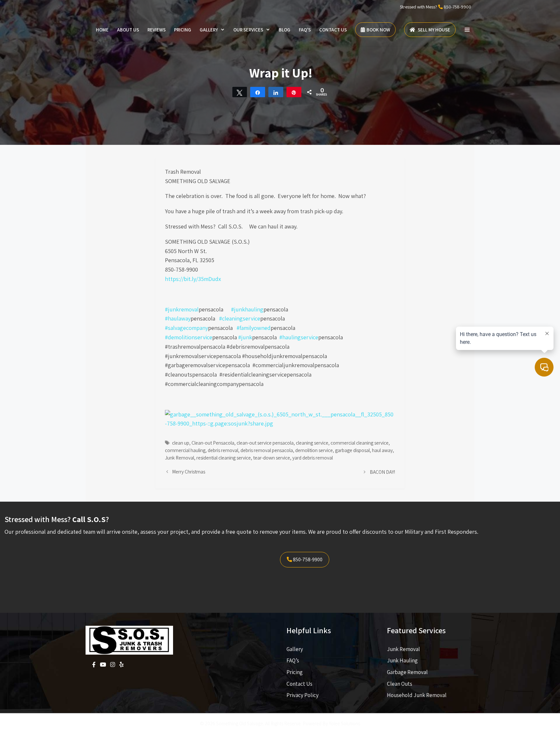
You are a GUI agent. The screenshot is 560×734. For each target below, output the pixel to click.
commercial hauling (185, 450)
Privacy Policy (302, 695)
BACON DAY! (382, 472)
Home (102, 30)
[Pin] (294, 92)
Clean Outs (399, 683)
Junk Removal (179, 457)
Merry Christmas (188, 471)
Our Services (248, 30)
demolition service (314, 450)
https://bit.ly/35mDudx (193, 279)
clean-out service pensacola (265, 442)
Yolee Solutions (344, 723)
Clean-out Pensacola (213, 442)
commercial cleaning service (360, 442)
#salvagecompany (186, 328)
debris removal (223, 450)
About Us (128, 30)
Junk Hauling (402, 660)
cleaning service (312, 442)
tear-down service (271, 457)
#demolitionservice (188, 337)
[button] (467, 30)
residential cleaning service (223, 457)
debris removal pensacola (266, 450)
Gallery (209, 30)
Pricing (182, 30)
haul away (382, 450)
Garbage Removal (407, 672)
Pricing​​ (294, 672)
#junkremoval (182, 309)
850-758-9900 (457, 7)
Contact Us (333, 30)
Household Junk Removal (417, 695)
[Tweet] (240, 92)
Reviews (156, 30)
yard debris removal (312, 457)
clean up (180, 442)
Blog (284, 30)
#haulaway (178, 318)
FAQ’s (305, 30)
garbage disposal (352, 450)
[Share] (258, 92)
